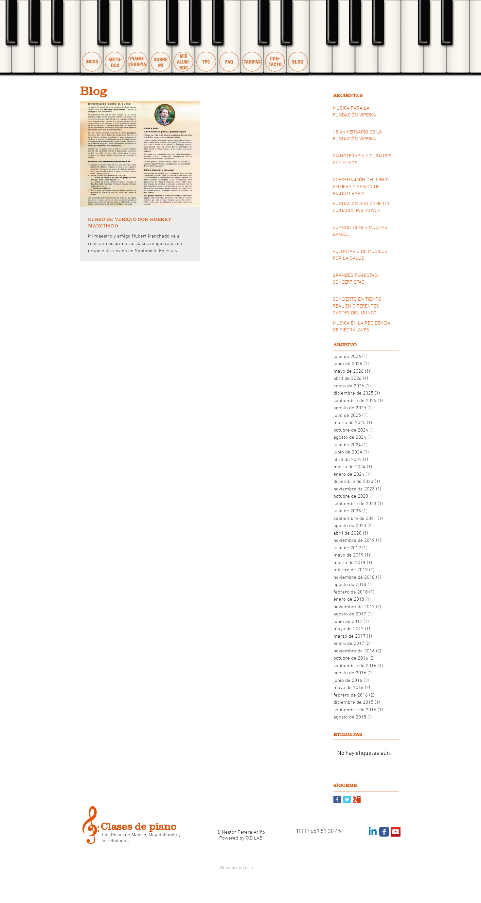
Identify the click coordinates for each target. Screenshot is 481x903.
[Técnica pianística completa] (206, 39)
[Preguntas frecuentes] (229, 39)
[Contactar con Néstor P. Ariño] (274, 39)
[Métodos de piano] (114, 39)
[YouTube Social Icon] (396, 832)
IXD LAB (254, 838)
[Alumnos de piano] (183, 39)
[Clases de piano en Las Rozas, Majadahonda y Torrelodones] (91, 39)
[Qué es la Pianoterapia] (137, 39)
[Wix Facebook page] (384, 832)
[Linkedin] (373, 832)
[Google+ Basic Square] (357, 799)
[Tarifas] (251, 39)
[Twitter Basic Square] (347, 799)
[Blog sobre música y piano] (297, 39)
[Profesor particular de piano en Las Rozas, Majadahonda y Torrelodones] (160, 39)
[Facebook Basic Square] (337, 799)
